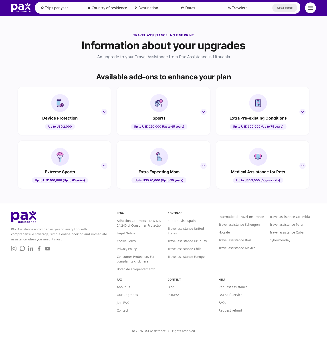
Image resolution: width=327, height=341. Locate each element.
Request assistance (233, 287)
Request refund (230, 310)
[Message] (22, 248)
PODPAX (174, 295)
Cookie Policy (126, 241)
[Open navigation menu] (310, 7)
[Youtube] (47, 248)
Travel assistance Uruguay (187, 241)
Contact (122, 310)
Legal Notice (126, 233)
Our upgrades (127, 295)
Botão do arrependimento (136, 269)
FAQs (222, 302)
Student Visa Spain (182, 221)
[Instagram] (13, 248)
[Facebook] (39, 248)
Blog (171, 287)
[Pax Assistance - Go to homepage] (20, 7)
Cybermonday (280, 240)
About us (123, 287)
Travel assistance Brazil (236, 240)
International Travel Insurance (241, 217)
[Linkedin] (30, 248)
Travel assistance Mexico (237, 248)
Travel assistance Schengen (239, 224)
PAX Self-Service (230, 295)
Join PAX (123, 302)
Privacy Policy (127, 249)
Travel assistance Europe (186, 256)
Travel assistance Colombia (290, 217)
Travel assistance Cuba (287, 232)
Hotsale (224, 232)
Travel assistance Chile (185, 249)
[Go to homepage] (61, 217)
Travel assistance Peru (286, 224)
